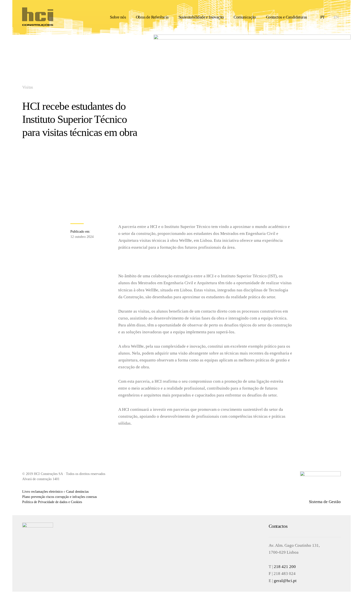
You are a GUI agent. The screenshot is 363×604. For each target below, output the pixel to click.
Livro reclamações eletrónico (42, 491)
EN (336, 17)
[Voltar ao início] (37, 17)
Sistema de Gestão (325, 501)
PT (322, 17)
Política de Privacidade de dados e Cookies (52, 502)
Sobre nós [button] (118, 17)
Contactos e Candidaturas (286, 17)
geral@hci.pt (285, 580)
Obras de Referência (152, 17)
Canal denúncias (77, 491)
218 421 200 (285, 566)
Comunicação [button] (245, 17)
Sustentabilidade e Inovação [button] (201, 17)
